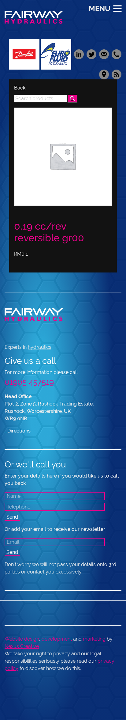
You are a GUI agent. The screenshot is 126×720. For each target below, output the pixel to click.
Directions (18, 431)
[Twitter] (91, 54)
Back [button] (19, 88)
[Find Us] (104, 74)
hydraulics (39, 347)
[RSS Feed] (115, 74)
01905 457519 (29, 382)
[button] (72, 99)
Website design (22, 639)
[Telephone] (115, 54)
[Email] (104, 54)
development (57, 639)
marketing (94, 639)
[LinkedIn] (78, 54)
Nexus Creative (22, 646)
